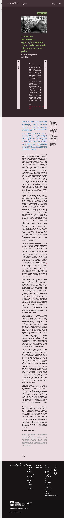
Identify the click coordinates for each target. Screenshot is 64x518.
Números (31, 478)
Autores (30, 473)
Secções (30, 489)
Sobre (30, 467)
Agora (24, 3)
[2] (46, 264)
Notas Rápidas (42, 13)
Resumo (31, 64)
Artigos (30, 488)
